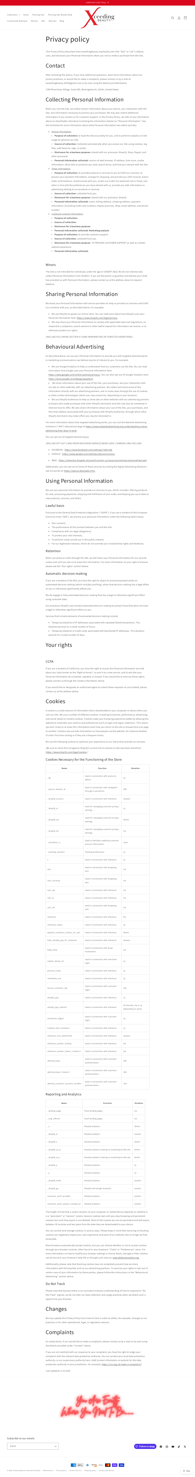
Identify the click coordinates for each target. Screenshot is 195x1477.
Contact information (106, 1470)
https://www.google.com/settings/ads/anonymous (88, 453)
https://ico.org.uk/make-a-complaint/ (121, 1364)
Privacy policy (61, 1470)
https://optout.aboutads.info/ (79, 470)
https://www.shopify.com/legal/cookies (66, 752)
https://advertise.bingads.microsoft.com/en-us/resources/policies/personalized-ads (102, 460)
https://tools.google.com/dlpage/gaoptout (71, 378)
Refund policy (48, 1470)
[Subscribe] (55, 1446)
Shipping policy (90, 1470)
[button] (13, 15)
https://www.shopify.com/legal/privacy (97, 317)
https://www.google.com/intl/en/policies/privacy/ (74, 374)
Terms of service (75, 1470)
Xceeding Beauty (19, 1470)
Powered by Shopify (33, 1470)
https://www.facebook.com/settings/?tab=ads (88, 449)
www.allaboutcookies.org (126, 1257)
